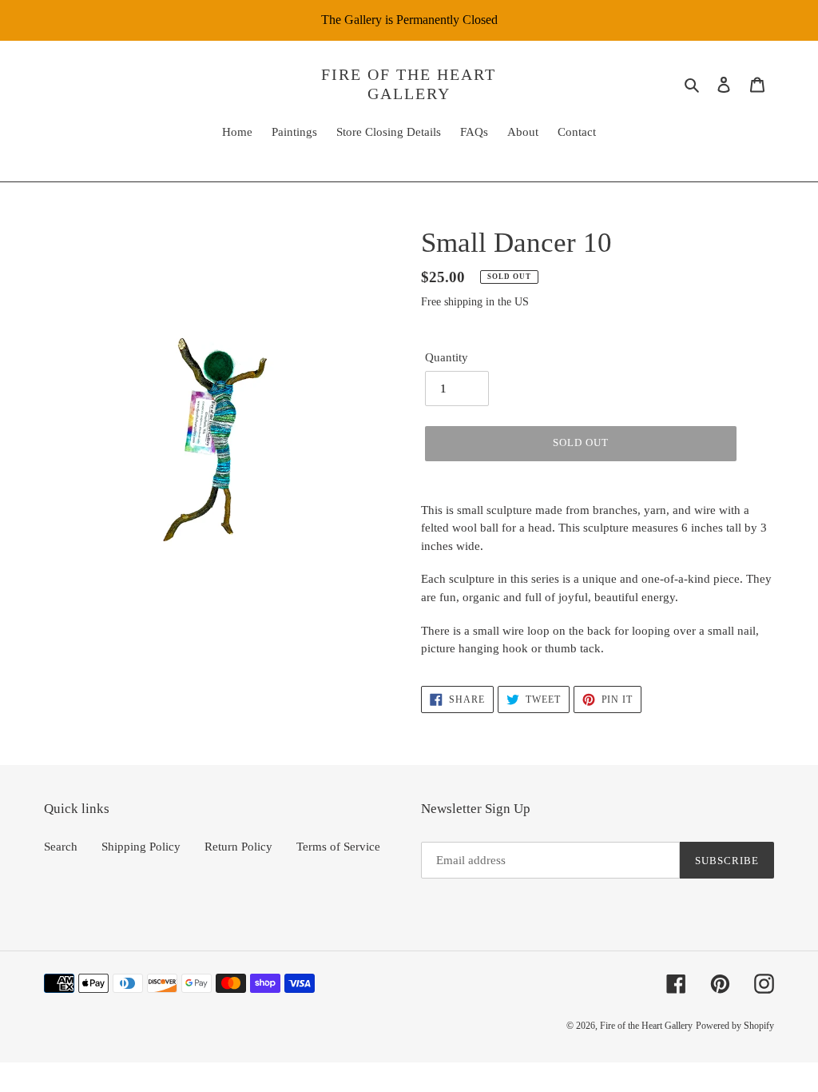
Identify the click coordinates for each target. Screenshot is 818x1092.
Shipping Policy (141, 846)
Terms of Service (338, 846)
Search (60, 846)
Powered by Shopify (735, 1025)
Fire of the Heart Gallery (408, 84)
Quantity (446, 357)
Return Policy (238, 846)
